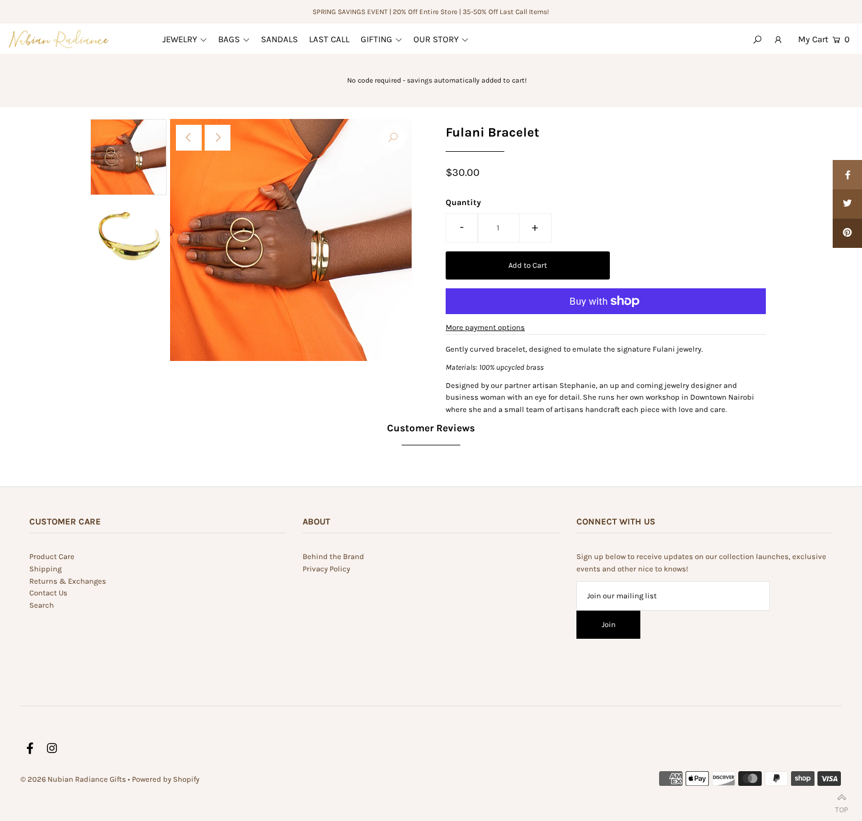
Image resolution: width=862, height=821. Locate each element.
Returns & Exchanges (67, 581)
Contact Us (48, 592)
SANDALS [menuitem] (279, 39)
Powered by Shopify (165, 779)
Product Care (51, 556)
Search (41, 605)
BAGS (229, 39)
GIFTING (376, 39)
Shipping (45, 568)
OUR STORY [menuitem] (436, 39)
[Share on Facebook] (847, 174)
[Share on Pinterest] (847, 233)
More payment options (485, 327)
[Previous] (189, 138)
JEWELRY (179, 39)
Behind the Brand (333, 556)
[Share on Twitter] (847, 204)
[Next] (217, 138)
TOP (841, 807)
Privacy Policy (326, 568)
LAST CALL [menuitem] (329, 39)
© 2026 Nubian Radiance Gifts (73, 779)
